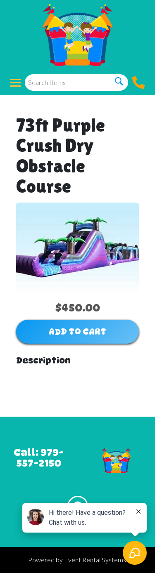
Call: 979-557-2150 (39, 457)
